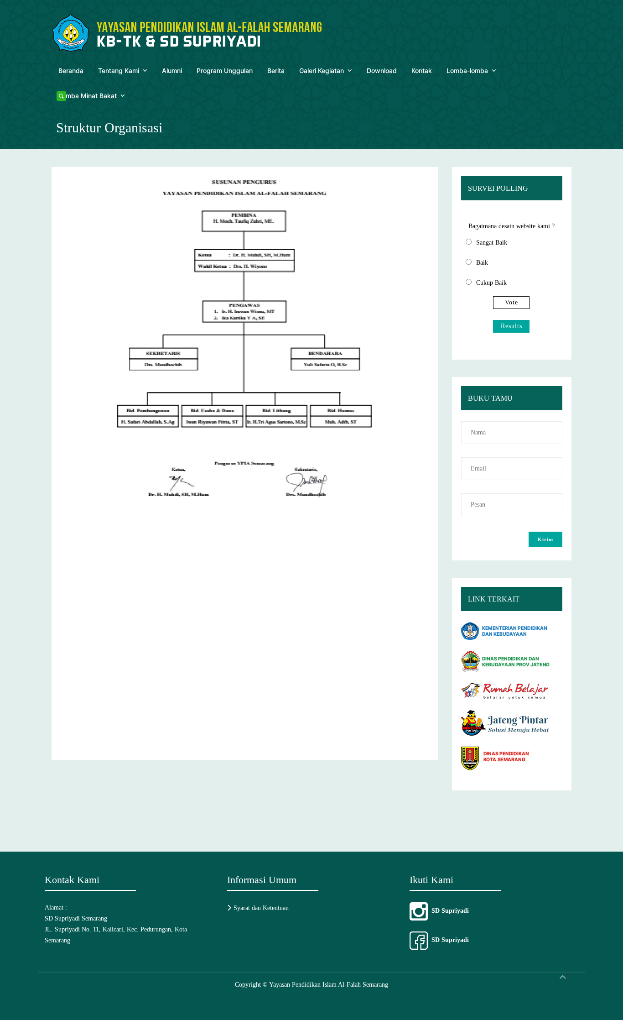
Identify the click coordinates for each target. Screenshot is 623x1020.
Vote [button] (511, 302)
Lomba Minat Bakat (87, 95)
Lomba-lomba (467, 70)
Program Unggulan (225, 70)
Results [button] (511, 326)
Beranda (70, 70)
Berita (276, 70)
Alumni (172, 70)
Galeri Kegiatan (321, 70)
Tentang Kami (118, 70)
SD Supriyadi (448, 910)
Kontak (421, 70)
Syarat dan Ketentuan (261, 908)
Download (382, 70)
